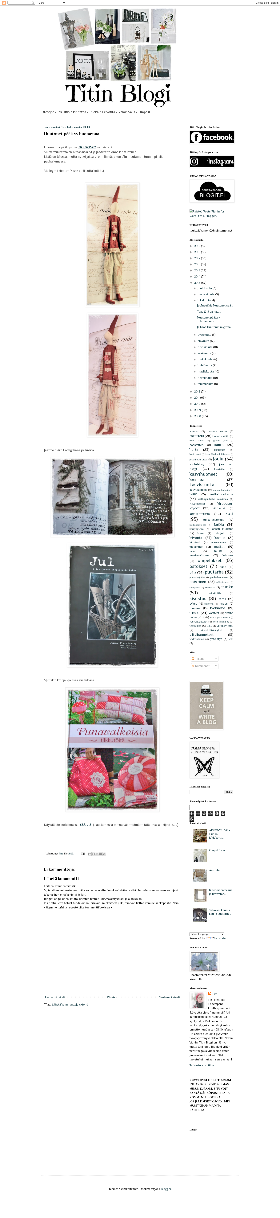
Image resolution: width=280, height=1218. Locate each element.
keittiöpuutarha (221, 494)
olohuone (227, 555)
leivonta (196, 538)
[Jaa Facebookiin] (100, 854)
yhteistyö (216, 639)
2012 (197, 391)
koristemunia (200, 514)
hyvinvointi (195, 454)
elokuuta (204, 341)
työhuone (217, 608)
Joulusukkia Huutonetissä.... (215, 305)
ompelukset (210, 560)
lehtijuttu (220, 533)
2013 (197, 283)
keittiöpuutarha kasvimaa (213, 498)
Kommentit (202, 666)
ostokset (198, 566)
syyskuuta (205, 334)
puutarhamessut (219, 577)
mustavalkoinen (200, 555)
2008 (198, 416)
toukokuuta (205, 359)
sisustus (198, 598)
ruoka (227, 587)
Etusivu (112, 997)
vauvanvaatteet (198, 621)
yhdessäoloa (197, 638)
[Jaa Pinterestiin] (104, 854)
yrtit (231, 638)
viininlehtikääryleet (211, 630)
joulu (218, 459)
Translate (219, 938)
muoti (193, 551)
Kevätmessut (197, 503)
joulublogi (197, 464)
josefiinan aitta (198, 459)
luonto (219, 538)
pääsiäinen (198, 582)
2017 (197, 258)
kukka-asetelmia (213, 519)
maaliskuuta (206, 371)
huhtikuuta (205, 365)
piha (193, 572)
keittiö (194, 494)
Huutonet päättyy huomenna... (208, 319)
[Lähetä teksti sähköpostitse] (82, 853)
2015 (197, 270)
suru (222, 599)
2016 (197, 264)
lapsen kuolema (222, 529)
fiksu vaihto (197, 440)
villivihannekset (202, 634)
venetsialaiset (221, 621)
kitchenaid (219, 508)
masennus (196, 547)
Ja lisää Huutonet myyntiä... (214, 327)
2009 (198, 410)
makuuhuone (218, 542)
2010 (197, 403)
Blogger (166, 1189)
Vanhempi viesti (169, 997)
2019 (197, 246)
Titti (214, 994)
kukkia (219, 524)
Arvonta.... (215, 870)
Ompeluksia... (217, 850)
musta (218, 551)
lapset (201, 533)
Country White (220, 436)
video (209, 625)
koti (229, 513)
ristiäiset (210, 587)
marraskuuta (206, 294)
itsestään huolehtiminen (217, 454)
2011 (197, 397)
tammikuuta (206, 384)
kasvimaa (197, 479)
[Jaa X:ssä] (97, 854)
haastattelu (197, 445)
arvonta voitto (217, 431)
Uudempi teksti (55, 997)
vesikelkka (195, 625)
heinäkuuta (205, 347)
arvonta (194, 431)
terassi (223, 603)
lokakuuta (204, 300)
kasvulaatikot (198, 490)
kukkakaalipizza (198, 524)
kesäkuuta (205, 353)
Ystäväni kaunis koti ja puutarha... (220, 912)
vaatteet (214, 613)
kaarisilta (219, 469)
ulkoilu (194, 613)
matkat (219, 547)
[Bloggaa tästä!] (93, 854)
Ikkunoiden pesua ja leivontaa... (220, 891)
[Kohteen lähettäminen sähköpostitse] (90, 854)
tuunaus (195, 608)
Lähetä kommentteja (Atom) (70, 1004)
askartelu (197, 436)
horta (194, 449)
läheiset (195, 542)
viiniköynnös (225, 626)
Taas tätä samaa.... (209, 311)
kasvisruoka (202, 484)
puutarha (214, 572)
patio (223, 567)
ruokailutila (213, 593)
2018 (197, 252)
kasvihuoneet (203, 474)
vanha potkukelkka (220, 617)
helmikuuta (205, 378)
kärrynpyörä (197, 528)
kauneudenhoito (221, 489)
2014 (197, 276)
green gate (220, 440)
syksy (193, 603)
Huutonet (219, 449)
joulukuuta (205, 288)
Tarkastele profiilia (202, 1065)
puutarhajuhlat (197, 577)
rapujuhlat (195, 587)
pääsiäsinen (222, 582)
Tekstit (199, 658)
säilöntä (209, 603)
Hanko (219, 445)
